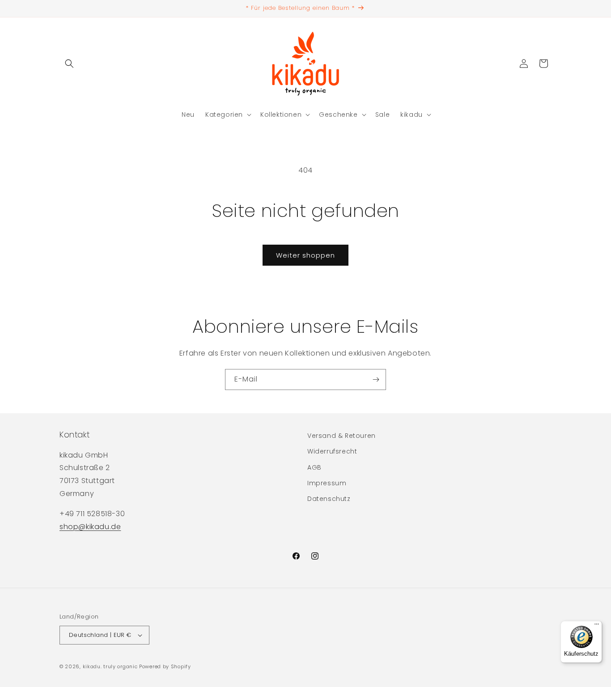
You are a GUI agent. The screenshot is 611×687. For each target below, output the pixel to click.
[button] (69, 63)
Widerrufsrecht (332, 451)
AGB (314, 467)
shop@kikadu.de (90, 527)
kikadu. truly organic (110, 666)
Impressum (326, 483)
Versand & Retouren (341, 435)
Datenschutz (329, 498)
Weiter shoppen (305, 255)
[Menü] (596, 626)
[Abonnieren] (376, 379)
